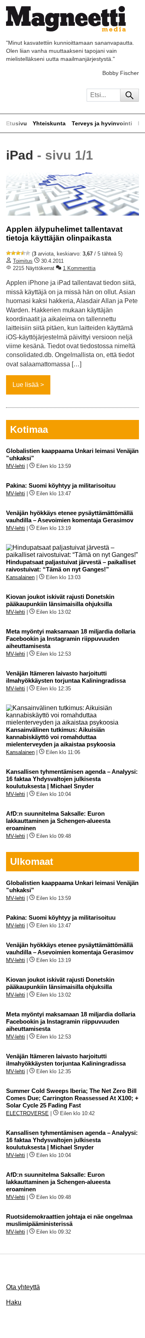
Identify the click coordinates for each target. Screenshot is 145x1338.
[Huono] (8, 253)
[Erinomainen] (27, 253)
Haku (13, 1302)
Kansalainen (20, 577)
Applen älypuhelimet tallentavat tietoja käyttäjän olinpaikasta (64, 233)
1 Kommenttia (79, 268)
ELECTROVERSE (27, 1113)
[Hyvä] (23, 253)
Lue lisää (25, 384)
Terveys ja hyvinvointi (102, 123)
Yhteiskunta (49, 123)
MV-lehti (15, 466)
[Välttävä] (13, 253)
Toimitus (23, 261)
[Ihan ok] (18, 253)
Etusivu (16, 123)
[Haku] (129, 95)
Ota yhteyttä (23, 1287)
